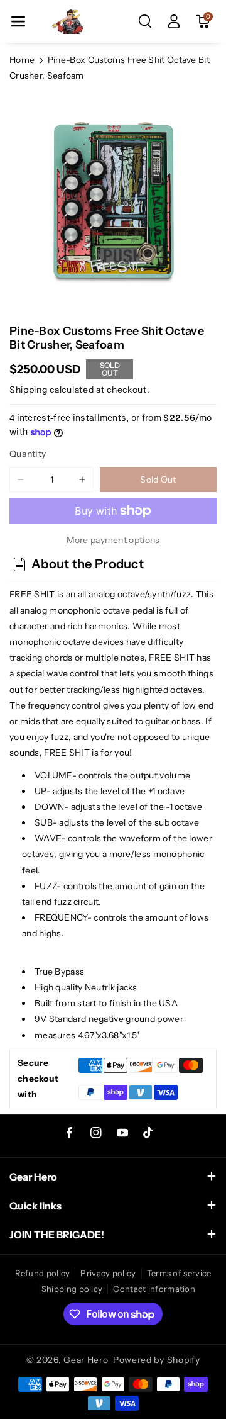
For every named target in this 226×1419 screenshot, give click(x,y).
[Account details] (174, 21)
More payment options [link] (113, 540)
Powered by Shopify (156, 1360)
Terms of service (179, 1273)
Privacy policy (108, 1273)
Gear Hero (85, 1360)
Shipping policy (72, 1289)
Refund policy (42, 1273)
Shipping (28, 389)
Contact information (154, 1289)
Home (22, 59)
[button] (18, 21)
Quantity (27, 453)
